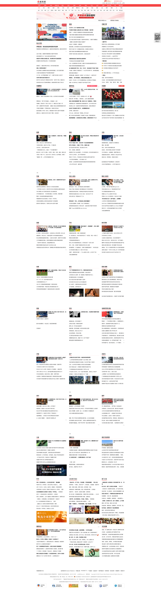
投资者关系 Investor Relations (68, 570)
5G (116, 7)
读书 (68, 7)
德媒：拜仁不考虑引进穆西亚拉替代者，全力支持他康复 (81, 418)
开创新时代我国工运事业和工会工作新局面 (78, 30)
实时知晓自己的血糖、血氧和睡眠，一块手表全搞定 (80, 530)
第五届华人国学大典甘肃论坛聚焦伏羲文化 (111, 544)
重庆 (94, 10)
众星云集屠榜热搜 (106, 210)
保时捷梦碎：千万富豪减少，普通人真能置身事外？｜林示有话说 (83, 247)
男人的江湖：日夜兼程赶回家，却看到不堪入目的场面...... (82, 494)
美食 (92, 7)
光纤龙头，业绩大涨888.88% (42, 147)
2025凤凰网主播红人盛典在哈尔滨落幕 (110, 556)
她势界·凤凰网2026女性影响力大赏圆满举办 (112, 548)
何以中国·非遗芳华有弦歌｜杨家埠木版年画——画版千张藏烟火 (83, 39)
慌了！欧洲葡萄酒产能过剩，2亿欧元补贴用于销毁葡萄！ (49, 546)
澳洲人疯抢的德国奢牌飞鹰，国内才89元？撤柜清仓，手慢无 (82, 101)
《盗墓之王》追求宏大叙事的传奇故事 (45, 503)
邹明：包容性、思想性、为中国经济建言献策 (112, 541)
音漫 (121, 7)
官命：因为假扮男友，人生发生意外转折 (45, 482)
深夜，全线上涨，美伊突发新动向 (44, 142)
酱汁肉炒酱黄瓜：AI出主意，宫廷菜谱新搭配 (46, 323)
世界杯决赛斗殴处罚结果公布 (43, 77)
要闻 (70, 24)
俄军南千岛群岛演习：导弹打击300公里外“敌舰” (47, 203)
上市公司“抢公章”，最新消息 (75, 164)
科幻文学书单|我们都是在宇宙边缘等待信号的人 (47, 411)
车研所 (106, 176)
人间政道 (56, 494)
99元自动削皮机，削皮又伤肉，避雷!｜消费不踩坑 (47, 374)
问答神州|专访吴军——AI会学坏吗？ (110, 56)
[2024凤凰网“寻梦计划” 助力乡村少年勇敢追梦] (118, 1)
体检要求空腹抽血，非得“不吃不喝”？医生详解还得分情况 (82, 423)
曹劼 (118, 82)
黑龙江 (59, 10)
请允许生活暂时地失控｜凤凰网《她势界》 (46, 450)
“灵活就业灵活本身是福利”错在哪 (76, 61)
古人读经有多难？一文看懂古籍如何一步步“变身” (80, 457)
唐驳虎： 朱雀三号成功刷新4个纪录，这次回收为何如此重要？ (50, 96)
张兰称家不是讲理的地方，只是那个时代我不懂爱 (113, 296)
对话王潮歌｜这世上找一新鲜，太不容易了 (46, 406)
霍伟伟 (114, 82)
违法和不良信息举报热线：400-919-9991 (67, 574)
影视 (103, 267)
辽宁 (48, 10)
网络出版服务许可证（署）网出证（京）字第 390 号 (61, 576)
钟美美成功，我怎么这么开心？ (76, 330)
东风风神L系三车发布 (106, 235)
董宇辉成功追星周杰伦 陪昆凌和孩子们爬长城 (112, 284)
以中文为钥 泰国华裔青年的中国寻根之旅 (111, 411)
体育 (80, 5)
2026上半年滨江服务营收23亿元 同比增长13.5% (112, 369)
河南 (82, 10)
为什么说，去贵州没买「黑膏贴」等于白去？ (79, 113)
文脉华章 (91, 30)
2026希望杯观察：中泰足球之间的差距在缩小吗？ (47, 286)
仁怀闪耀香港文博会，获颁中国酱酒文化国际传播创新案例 (49, 240)
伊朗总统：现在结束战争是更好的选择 (47, 47)
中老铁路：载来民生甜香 (107, 447)
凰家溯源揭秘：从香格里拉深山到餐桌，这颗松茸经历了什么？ (83, 117)
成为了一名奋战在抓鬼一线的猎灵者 (44, 494)
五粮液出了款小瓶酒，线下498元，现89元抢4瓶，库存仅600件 (83, 534)
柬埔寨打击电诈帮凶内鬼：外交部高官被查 (46, 61)
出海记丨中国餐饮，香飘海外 (75, 44)
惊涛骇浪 (61, 492)
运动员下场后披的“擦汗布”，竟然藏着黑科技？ (79, 108)
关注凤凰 (104, 526)
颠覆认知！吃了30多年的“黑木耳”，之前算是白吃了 (47, 555)
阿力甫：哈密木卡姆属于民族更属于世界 (111, 420)
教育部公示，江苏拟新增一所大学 (109, 462)
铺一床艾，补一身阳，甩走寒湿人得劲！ (78, 537)
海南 (63, 10)
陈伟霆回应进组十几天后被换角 (76, 277)
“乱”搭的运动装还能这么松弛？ (76, 335)
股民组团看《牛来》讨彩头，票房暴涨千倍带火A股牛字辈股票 (50, 110)
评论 (44, 7)
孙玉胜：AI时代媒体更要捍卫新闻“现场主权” (112, 80)
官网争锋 (88, 492)
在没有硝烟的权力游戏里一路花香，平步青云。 (47, 492)
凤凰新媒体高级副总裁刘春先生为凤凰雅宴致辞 (112, 539)
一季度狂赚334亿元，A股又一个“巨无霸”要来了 (47, 150)
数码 (58, 7)
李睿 (121, 82)
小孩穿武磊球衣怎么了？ (42, 282)
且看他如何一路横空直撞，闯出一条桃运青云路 (79, 489)
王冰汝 (103, 82)
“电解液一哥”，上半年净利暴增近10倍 (44, 157)
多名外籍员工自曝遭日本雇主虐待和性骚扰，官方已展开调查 (50, 70)
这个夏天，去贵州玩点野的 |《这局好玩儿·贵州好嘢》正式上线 (50, 233)
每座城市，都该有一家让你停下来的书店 (45, 408)
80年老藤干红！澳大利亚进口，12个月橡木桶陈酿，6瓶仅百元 (116, 342)
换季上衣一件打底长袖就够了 (75, 326)
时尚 (68, 5)
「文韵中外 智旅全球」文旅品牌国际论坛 (45, 242)
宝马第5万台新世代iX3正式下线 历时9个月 (111, 252)
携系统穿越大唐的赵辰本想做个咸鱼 (77, 496)
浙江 (114, 10)
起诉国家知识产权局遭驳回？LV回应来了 (111, 162)
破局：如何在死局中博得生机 (108, 510)
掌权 (61, 484)
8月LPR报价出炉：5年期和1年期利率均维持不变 (80, 367)
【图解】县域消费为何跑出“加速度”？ (77, 42)
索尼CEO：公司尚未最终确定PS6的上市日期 (112, 208)
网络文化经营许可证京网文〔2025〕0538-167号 (97, 579)
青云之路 (96, 482)
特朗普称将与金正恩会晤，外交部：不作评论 (46, 198)
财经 (45, 5)
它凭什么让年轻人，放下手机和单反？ (77, 154)
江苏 (75, 10)
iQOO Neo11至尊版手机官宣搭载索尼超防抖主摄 (113, 203)
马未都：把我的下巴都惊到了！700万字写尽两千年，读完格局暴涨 (84, 70)
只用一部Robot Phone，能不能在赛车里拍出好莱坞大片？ (49, 371)
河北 (79, 10)
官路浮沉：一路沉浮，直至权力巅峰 (77, 492)
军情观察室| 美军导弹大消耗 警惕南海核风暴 (112, 51)
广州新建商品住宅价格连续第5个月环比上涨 (79, 369)
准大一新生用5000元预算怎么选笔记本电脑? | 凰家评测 (48, 364)
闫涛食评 (38, 328)
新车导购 (104, 223)
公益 (102, 7)
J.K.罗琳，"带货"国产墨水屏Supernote (110, 186)
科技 (51, 5)
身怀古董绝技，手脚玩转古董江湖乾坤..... (78, 501)
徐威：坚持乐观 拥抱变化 (107, 77)
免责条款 (107, 570)
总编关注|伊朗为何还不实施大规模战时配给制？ (113, 49)
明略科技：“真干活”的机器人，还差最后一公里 (46, 101)
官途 (90, 487)
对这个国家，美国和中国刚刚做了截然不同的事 (47, 53)
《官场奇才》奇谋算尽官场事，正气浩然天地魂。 (113, 489)
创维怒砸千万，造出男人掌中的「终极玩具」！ (47, 413)
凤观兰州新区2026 (102, 20)
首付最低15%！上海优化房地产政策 (110, 381)
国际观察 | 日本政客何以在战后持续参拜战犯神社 (80, 46)
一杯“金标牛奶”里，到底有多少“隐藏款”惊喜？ (46, 457)
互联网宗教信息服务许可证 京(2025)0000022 (69, 581)
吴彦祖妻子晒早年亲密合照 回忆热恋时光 (111, 282)
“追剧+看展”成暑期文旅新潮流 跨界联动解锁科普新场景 (81, 34)
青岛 (101, 10)
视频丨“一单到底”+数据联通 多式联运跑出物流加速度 (81, 32)
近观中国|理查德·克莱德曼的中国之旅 (112, 63)
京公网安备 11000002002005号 (83, 576)
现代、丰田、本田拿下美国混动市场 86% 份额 (79, 245)
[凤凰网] (41, 3)
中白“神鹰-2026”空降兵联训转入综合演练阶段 (46, 191)
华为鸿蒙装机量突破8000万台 (108, 191)
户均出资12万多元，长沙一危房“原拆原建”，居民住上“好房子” (83, 371)
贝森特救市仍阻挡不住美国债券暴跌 (110, 38)
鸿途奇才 (58, 499)
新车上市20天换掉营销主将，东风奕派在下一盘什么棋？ (81, 242)
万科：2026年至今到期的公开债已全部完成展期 (79, 364)
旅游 (87, 7)
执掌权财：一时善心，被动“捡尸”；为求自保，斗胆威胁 (81, 484)
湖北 (85, 10)
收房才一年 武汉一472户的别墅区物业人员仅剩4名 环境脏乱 (82, 80)
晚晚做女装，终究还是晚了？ (75, 321)
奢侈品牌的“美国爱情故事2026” (76, 340)
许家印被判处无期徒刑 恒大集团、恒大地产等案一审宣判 (82, 362)
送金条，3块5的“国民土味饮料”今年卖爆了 (111, 150)
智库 (49, 7)
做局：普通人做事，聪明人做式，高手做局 (78, 487)
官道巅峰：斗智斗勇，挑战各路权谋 (110, 496)
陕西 (107, 10)
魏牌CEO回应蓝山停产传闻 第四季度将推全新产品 (113, 242)
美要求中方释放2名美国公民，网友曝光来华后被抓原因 (48, 58)
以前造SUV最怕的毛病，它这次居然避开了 (111, 238)
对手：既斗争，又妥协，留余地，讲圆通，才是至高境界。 (49, 487)
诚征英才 (95, 570)
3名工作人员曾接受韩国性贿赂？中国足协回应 (46, 284)
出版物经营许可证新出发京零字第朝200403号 (100, 576)
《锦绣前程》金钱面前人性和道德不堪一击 (112, 482)
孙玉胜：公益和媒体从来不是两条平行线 (111, 532)
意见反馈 (112, 570)
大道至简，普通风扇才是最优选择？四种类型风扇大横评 (49, 376)
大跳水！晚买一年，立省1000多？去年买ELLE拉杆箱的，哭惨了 (50, 154)
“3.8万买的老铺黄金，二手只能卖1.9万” (78, 159)
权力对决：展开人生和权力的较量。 (110, 486)
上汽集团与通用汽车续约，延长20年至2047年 (112, 233)
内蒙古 (52, 10)
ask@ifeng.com (81, 574)
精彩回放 (105, 61)
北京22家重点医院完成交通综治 (76, 413)
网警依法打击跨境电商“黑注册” (109, 326)
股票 (53, 7)
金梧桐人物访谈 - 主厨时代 (42, 319)
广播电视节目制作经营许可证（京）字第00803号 (74, 579)
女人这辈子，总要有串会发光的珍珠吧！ (78, 284)
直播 (39, 7)
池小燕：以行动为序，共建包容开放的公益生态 (112, 537)
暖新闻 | (71, 77)
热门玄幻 (74, 479)
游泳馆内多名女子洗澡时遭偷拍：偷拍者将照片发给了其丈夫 (50, 82)
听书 (37, 479)
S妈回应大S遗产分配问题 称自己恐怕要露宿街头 (112, 277)
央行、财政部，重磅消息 (74, 150)
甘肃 (110, 10)
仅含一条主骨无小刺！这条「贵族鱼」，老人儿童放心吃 (81, 539)
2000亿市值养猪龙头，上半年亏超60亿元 (111, 164)
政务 (86, 5)
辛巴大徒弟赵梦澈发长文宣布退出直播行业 (111, 319)
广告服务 (90, 570)
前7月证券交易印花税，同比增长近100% (78, 147)
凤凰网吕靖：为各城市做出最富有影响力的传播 (112, 534)
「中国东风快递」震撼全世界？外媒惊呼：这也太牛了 (81, 542)
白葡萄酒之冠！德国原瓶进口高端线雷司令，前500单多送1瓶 (82, 103)
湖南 (88, 10)
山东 (98, 10)
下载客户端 (115, 3)
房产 (97, 5)
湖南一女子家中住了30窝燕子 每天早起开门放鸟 (80, 82)
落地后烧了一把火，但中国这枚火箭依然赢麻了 (79, 186)
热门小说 (104, 479)
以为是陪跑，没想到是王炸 (75, 286)
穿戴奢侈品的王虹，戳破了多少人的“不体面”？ (79, 338)
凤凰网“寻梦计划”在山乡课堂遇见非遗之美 (45, 462)
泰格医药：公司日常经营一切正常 (76, 406)
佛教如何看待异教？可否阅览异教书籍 (77, 455)
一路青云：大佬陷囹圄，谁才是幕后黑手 (45, 499)
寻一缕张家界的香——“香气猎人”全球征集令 (112, 406)
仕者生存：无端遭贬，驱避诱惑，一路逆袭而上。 (113, 498)
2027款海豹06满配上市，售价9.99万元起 (78, 250)
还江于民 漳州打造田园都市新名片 (77, 37)
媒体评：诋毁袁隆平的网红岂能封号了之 (111, 323)
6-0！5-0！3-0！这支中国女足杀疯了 (44, 279)
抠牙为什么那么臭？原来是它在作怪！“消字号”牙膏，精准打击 (50, 80)
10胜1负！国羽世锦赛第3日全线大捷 (44, 277)
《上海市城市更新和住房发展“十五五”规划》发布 (80, 359)
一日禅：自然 (72, 462)
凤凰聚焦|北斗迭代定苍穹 (107, 46)
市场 (103, 132)
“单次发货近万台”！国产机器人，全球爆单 (111, 198)
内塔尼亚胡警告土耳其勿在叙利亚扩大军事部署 (47, 201)
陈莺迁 (107, 82)
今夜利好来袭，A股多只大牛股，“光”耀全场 (46, 145)
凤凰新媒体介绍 (40, 570)
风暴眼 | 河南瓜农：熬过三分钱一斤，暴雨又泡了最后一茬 (49, 103)
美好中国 (109, 5)
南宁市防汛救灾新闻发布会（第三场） (110, 110)
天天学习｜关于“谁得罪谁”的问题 (76, 27)
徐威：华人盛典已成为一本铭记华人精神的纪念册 (113, 529)
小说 (115, 5)
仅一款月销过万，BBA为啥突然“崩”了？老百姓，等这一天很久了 (83, 235)
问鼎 (62, 489)
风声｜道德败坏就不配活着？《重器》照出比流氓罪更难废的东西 (51, 106)
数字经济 (121, 10)
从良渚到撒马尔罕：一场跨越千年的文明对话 (112, 413)
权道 (55, 501)
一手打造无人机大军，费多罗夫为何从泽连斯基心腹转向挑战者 (50, 189)
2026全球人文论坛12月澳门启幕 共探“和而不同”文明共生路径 (50, 447)
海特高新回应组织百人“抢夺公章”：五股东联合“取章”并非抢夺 (83, 206)
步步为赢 (94, 503)
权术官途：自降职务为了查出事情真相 (110, 508)
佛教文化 (77, 7)
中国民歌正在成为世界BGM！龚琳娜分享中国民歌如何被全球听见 (51, 247)
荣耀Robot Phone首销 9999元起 (109, 194)
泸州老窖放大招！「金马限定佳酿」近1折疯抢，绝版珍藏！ (49, 193)
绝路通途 (92, 499)
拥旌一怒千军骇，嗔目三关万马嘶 (109, 503)
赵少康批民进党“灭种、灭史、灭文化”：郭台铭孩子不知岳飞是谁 (83, 68)
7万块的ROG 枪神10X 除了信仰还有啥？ (45, 367)
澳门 (39, 10)
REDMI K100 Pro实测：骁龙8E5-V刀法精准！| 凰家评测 (49, 369)
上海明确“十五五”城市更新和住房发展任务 (111, 374)
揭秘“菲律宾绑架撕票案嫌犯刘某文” (77, 65)
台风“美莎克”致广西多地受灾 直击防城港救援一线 (113, 118)
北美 (45, 10)
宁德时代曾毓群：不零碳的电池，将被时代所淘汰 (47, 108)
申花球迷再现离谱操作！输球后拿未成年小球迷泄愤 (48, 289)
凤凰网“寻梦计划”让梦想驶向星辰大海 (44, 459)
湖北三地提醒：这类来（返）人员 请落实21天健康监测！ (82, 411)
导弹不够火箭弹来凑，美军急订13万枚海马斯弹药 (47, 186)
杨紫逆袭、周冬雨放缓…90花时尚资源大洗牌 (79, 328)
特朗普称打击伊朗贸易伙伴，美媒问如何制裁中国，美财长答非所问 (51, 49)
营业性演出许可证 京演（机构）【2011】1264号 (91, 581)
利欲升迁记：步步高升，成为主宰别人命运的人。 (47, 484)
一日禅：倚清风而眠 (73, 447)
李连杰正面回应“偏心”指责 (108, 289)
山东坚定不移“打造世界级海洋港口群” (110, 450)
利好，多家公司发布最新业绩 (108, 147)
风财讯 (104, 354)
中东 (42, 10)
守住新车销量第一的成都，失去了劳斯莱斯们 (79, 203)
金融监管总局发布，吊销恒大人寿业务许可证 (112, 154)
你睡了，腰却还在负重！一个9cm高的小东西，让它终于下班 (82, 252)
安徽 (66, 10)
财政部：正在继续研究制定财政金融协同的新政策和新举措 (82, 162)
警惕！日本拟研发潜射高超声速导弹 (44, 196)
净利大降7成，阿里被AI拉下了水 (76, 196)
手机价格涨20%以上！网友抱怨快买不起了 (111, 189)
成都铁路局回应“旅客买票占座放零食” (77, 58)
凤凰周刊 (117, 570)
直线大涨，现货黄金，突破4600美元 (110, 157)
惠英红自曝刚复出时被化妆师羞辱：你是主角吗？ (80, 272)
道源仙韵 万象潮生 (114, 20)
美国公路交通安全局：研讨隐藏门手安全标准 (112, 245)
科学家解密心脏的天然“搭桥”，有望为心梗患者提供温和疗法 (82, 420)
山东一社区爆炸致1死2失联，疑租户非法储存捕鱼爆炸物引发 (82, 63)
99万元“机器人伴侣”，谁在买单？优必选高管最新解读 (81, 142)
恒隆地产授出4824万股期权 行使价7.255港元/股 (112, 383)
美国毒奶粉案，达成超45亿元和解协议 (110, 142)
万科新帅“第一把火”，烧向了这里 (109, 371)
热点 (37, 43)
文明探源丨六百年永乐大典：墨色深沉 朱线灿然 (112, 408)
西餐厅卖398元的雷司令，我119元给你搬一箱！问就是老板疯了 (83, 532)
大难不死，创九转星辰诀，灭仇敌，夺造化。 (79, 499)
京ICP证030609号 (58, 579)
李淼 (111, 82)
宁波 (117, 10)
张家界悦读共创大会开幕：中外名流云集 (111, 553)
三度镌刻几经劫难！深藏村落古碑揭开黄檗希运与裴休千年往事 (83, 450)
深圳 (72, 10)
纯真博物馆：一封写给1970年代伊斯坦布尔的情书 (47, 415)
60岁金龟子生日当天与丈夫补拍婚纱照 (77, 282)
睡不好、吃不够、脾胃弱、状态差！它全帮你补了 (47, 539)
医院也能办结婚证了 (73, 73)
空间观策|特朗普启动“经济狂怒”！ (111, 68)
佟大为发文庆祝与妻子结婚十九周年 (77, 279)
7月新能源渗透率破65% (74, 240)
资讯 (39, 5)
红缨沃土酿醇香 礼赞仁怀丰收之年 (109, 330)
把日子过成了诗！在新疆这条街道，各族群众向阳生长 (81, 49)
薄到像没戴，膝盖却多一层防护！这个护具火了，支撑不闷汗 (82, 75)
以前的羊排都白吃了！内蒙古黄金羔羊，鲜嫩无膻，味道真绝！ (50, 541)
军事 (74, 5)
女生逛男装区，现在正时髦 (75, 333)
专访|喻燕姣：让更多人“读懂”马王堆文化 (111, 415)
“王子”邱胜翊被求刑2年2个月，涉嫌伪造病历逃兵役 (80, 270)
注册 (120, 3)
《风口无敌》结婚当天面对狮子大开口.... (111, 515)
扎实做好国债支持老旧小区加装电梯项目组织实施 (113, 364)
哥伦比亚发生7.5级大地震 (108, 100)
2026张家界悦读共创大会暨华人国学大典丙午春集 (113, 551)
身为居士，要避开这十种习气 (75, 467)
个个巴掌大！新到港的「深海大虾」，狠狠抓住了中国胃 (48, 551)
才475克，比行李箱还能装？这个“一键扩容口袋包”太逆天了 (49, 75)
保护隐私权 (101, 570)
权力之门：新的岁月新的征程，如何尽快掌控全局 (47, 506)
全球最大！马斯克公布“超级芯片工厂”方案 (78, 374)
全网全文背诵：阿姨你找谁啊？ (76, 323)
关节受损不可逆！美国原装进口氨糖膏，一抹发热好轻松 (113, 454)
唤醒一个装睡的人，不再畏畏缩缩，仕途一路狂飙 (80, 503)
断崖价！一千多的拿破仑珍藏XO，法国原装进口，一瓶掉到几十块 (113, 321)
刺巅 (56, 503)
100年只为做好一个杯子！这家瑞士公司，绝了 (79, 96)
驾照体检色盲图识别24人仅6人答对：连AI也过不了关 (81, 194)
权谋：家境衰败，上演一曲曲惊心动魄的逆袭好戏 (47, 496)
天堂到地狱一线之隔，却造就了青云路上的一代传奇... (48, 489)
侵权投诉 (88, 574)
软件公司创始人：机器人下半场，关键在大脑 (79, 145)
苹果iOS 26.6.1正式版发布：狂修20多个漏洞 (112, 196)
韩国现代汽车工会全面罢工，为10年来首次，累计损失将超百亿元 (83, 152)
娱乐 (63, 5)
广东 (69, 10)
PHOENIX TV (109, 3)
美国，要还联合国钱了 (41, 68)
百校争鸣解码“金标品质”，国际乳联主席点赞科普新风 (48, 452)
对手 (89, 501)
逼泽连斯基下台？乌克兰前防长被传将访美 (46, 56)
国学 (73, 7)
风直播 (104, 86)
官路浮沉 (97, 484)
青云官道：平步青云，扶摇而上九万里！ (45, 508)
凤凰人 (104, 75)
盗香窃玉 (88, 496)
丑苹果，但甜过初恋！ (74, 110)
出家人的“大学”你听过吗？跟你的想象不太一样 (79, 452)
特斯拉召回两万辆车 (73, 238)
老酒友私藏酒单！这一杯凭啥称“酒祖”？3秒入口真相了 (114, 340)
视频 (103, 5)
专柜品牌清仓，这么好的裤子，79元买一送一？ (47, 536)
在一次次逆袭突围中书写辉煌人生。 (44, 501)
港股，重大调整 (105, 145)
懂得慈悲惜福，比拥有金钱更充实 (76, 464)
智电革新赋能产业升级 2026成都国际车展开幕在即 (48, 39)
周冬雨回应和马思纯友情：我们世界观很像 (111, 291)
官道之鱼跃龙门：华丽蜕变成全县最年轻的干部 (112, 493)
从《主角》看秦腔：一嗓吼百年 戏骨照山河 (46, 418)
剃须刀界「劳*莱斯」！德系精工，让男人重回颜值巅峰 (81, 98)
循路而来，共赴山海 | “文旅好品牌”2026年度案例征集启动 (49, 235)
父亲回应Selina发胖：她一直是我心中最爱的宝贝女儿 (81, 275)
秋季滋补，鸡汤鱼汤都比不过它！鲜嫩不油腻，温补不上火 (82, 546)
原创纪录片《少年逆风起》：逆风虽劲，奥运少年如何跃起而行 (50, 455)
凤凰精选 (39, 86)
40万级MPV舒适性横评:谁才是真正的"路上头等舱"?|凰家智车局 (50, 378)
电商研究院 (105, 308)
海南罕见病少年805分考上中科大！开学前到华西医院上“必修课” (83, 408)
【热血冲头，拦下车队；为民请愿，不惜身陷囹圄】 (80, 482)
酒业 (82, 7)
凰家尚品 (121, 5)
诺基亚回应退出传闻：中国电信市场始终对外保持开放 (81, 191)
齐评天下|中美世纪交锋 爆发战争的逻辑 (113, 65)
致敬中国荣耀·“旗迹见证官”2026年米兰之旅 (46, 245)
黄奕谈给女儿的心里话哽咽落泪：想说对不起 (112, 279)
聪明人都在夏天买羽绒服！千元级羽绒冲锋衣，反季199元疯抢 (50, 553)
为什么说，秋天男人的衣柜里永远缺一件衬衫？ (79, 544)
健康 (112, 7)
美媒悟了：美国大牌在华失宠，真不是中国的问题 (47, 65)
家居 (97, 7)
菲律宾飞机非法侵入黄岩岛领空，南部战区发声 (79, 54)
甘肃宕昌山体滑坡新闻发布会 (108, 113)
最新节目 (105, 42)
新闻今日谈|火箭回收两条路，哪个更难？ (111, 44)
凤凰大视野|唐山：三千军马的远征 (111, 73)
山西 (104, 10)
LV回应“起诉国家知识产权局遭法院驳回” (45, 73)
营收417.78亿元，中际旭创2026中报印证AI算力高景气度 (82, 157)
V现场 (73, 176)
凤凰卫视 (57, 5)
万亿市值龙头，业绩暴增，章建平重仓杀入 (111, 152)
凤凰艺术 (122, 570)
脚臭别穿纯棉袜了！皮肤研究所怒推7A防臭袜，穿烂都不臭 (49, 548)
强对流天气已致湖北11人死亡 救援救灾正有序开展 (113, 115)
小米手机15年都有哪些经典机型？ (109, 201)
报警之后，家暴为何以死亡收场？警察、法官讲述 (47, 113)
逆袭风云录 (62, 496)
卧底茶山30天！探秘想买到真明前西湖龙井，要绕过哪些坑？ (82, 105)
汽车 (92, 5)
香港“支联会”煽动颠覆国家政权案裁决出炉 (78, 51)
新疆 (55, 10)
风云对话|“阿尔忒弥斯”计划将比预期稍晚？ (111, 53)
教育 (107, 7)
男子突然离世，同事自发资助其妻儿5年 (83, 77)
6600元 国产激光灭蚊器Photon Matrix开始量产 (112, 206)
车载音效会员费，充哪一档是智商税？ (77, 233)
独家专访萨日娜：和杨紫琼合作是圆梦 (110, 286)
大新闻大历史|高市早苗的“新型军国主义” (111, 58)
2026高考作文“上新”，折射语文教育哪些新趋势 (112, 457)
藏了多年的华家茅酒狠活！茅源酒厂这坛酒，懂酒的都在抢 (82, 115)
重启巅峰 (58, 482)
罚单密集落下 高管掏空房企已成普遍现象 (111, 367)
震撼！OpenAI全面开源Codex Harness (78, 208)
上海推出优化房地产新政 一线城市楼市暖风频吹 (79, 357)
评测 (63, 7)
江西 (91, 10)
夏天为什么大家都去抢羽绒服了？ (44, 544)
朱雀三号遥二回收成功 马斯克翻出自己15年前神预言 (81, 189)
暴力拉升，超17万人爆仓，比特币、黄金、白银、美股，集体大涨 (51, 152)
